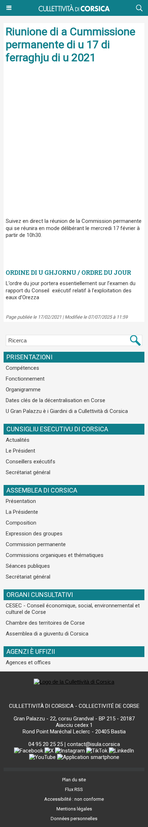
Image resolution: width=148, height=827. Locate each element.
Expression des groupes (34, 533)
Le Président (20, 451)
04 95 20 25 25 (45, 744)
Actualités (17, 440)
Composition (21, 523)
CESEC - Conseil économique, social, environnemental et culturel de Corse (73, 608)
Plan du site (74, 779)
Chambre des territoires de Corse (45, 623)
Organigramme (23, 389)
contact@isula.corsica (93, 744)
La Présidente (22, 512)
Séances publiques (28, 566)
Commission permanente (36, 544)
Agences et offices (28, 662)
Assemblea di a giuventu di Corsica (47, 633)
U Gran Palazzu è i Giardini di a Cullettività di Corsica (67, 411)
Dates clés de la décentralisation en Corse (55, 400)
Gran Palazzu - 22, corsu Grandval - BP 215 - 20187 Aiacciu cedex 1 (74, 721)
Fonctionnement (25, 379)
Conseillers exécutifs (30, 461)
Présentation (21, 501)
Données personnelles (74, 818)
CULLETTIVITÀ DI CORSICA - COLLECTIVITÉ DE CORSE (74, 706)
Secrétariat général (28, 472)
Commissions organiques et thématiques (54, 555)
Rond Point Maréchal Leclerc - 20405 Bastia (74, 731)
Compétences (22, 368)
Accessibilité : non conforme (74, 799)
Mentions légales (74, 809)
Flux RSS (74, 789)
